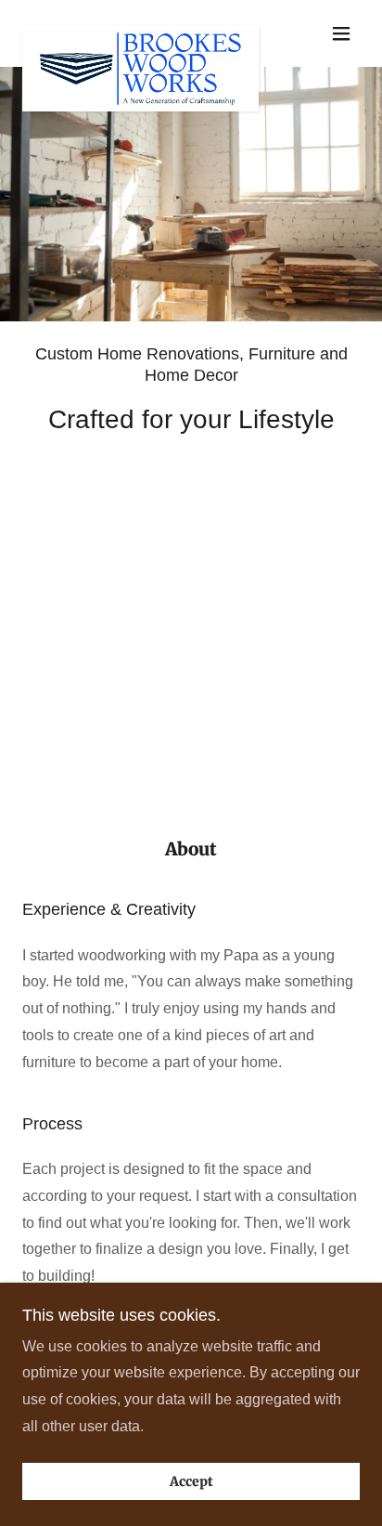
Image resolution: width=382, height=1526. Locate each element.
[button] (341, 33)
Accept (191, 1481)
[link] (140, 33)
